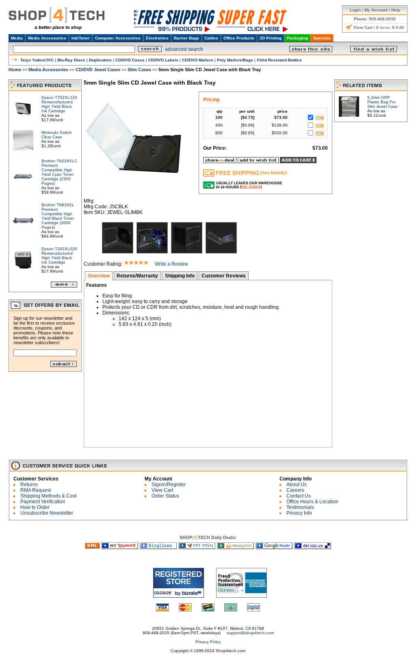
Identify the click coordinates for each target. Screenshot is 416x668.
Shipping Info (180, 276)
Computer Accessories (118, 38)
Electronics (157, 38)
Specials (322, 38)
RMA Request (35, 490)
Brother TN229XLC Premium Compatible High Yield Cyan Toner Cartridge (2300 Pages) (59, 172)
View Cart (162, 490)
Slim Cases (139, 69)
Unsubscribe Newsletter (46, 513)
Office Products (238, 38)
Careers (295, 490)
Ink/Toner (81, 38)
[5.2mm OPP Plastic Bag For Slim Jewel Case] (349, 114)
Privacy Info (299, 513)
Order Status (165, 496)
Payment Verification (42, 501)
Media (17, 38)
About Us (296, 484)
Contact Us (298, 496)
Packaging (297, 38)
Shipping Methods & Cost (48, 496)
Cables (211, 38)
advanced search (184, 49)
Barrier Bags (186, 38)
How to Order (35, 507)
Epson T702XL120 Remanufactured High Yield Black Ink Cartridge (59, 104)
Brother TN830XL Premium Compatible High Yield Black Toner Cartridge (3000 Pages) (57, 216)
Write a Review (171, 264)
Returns (29, 484)
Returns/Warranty (137, 276)
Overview (99, 276)
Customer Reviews (224, 276)
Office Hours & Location (312, 501)
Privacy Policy (208, 642)
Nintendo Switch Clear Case (56, 134)
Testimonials (300, 507)
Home (15, 69)
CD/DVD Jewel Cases (98, 69)
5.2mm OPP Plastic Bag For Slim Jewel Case (382, 102)
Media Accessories (47, 38)
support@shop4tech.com (250, 633)
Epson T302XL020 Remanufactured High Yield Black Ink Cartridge (59, 255)
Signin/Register (169, 484)
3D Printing (271, 38)
